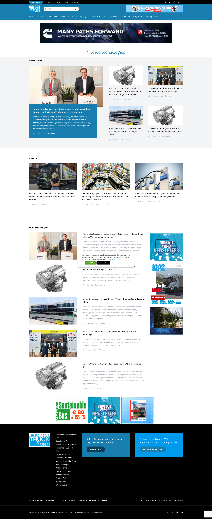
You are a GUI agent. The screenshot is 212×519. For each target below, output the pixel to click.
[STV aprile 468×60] (154, 8)
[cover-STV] (166, 284)
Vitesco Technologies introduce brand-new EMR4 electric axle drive (165, 130)
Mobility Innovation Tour (66, 461)
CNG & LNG (126, 16)
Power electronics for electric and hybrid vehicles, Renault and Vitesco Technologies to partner (61, 110)
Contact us (74, 2)
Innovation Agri (62, 464)
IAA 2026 (40, 16)
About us (66, 2)
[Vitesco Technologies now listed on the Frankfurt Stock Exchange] (165, 75)
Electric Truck (59, 16)
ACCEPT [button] (90, 263)
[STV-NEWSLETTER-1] (166, 247)
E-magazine (36, 2)
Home (31, 16)
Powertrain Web (62, 474)
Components (113, 16)
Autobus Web (61, 481)
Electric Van (72, 16)
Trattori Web (61, 478)
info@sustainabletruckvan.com (94, 500)
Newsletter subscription (53, 2)
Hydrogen (84, 16)
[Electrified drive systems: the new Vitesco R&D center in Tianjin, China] (126, 115)
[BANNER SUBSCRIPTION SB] (71, 410)
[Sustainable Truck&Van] (34, 9)
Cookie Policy (155, 500)
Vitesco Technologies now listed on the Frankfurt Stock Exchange (165, 90)
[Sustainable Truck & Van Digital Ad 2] (106, 33)
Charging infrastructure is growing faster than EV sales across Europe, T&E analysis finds (157, 195)
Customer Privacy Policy (173, 500)
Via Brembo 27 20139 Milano (43, 500)
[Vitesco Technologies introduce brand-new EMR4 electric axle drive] (165, 115)
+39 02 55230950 (68, 500)
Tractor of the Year (64, 457)
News (49, 16)
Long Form (137, 16)
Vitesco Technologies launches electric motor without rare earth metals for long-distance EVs (125, 91)
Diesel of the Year (63, 454)
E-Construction (62, 485)
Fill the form (95, 449)
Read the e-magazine (152, 449)
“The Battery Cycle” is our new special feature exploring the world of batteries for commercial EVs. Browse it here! (105, 196)
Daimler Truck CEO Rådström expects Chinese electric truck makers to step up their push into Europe (52, 196)
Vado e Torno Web (63, 471)
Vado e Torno (61, 468)
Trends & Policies (98, 16)
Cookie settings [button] (103, 263)
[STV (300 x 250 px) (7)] (137, 410)
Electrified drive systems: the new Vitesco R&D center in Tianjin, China (125, 131)
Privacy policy (143, 500)
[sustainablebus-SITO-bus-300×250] (166, 321)
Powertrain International (66, 444)
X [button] (129, 255)
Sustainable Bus (62, 441)
